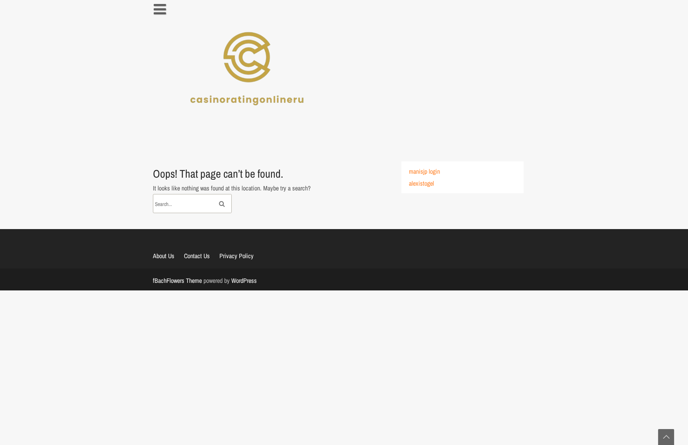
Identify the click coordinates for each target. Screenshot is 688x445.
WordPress (244, 280)
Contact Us (197, 255)
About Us (163, 255)
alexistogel (421, 183)
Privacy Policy (236, 255)
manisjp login (424, 171)
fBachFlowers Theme (177, 280)
